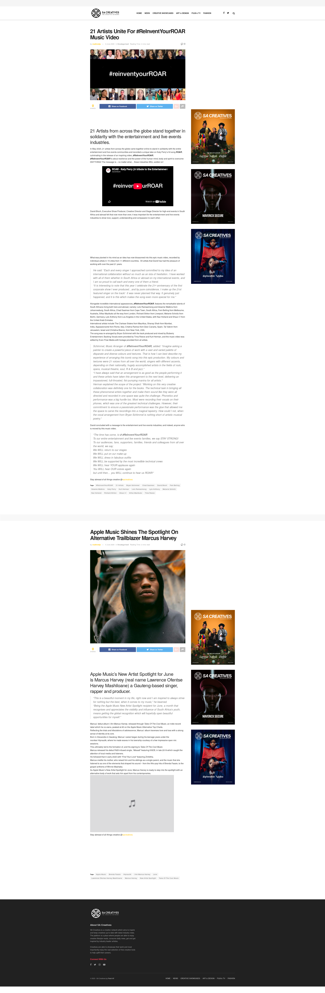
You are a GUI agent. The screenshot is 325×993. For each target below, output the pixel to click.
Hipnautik (127, 874)
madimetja (96, 44)
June (155, 874)
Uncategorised (123, 44)
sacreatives (127, 479)
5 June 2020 (109, 544)
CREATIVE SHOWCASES (163, 13)
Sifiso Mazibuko (135, 493)
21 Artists (120, 485)
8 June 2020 (109, 44)
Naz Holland (96, 493)
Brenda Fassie (115, 874)
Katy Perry (112, 489)
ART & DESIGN (182, 13)
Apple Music (101, 874)
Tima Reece (150, 493)
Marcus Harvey (131, 878)
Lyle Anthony (154, 489)
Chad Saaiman (148, 485)
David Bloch (162, 485)
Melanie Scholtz (169, 489)
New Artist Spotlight (148, 878)
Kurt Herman (124, 489)
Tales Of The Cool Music (169, 878)
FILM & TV (196, 13)
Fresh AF (111, 978)
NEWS (147, 13)
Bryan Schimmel (133, 485)
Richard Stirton (110, 493)
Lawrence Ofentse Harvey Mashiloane (106, 878)
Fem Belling (175, 485)
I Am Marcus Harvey (142, 874)
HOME (139, 13)
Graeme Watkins (98, 489)
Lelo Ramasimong (139, 489)
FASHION (207, 13)
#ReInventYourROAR (104, 485)
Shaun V (122, 493)
